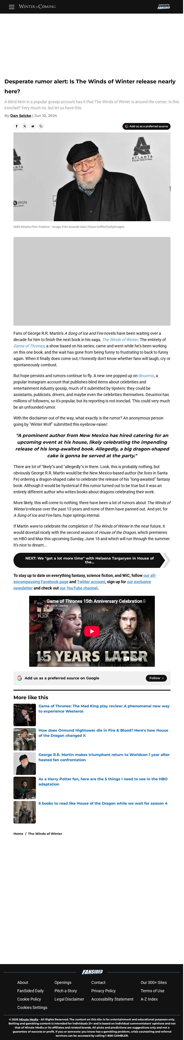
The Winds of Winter (45, 834)
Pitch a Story (66, 990)
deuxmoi (146, 375)
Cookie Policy (29, 999)
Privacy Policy (103, 990)
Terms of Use (152, 990)
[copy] (41, 126)
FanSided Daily (30, 990)
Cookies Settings (32, 1007)
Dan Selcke (20, 116)
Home (18, 834)
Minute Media (28, 1019)
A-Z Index (149, 999)
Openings (63, 982)
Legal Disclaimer (69, 999)
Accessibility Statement (112, 999)
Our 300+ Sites (154, 982)
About (22, 982)
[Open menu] (11, 6)
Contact (98, 982)
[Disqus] (101, 899)
